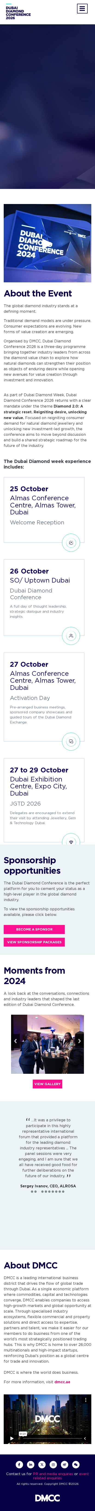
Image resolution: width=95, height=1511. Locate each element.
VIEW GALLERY (47, 1084)
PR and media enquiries (53, 1474)
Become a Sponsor (34, 929)
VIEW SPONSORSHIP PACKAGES (34, 942)
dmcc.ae (62, 1382)
